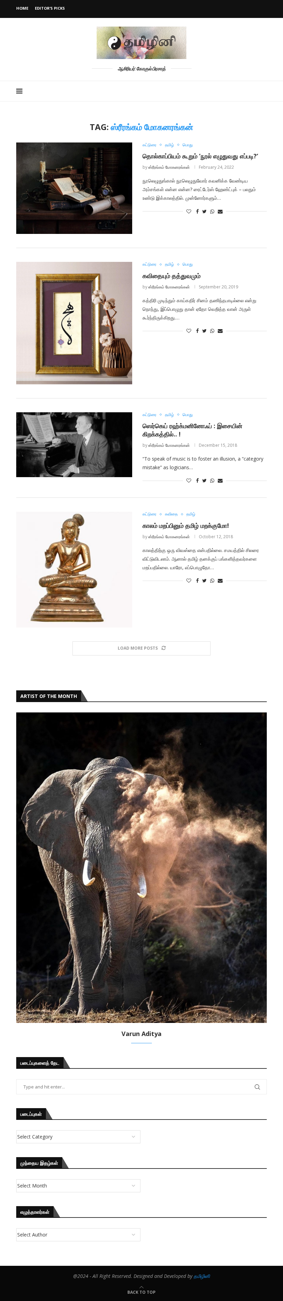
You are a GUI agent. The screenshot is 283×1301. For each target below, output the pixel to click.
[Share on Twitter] (204, 211)
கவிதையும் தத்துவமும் (172, 276)
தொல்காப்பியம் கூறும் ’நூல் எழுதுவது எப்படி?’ (200, 156)
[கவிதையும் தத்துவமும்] (74, 323)
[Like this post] (188, 211)
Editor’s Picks (50, 8)
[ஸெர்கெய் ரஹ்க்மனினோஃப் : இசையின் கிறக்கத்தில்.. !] (74, 444)
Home (22, 8)
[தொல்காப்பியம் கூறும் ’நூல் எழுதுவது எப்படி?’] (74, 188)
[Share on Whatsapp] (212, 211)
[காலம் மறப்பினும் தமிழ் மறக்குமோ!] (74, 570)
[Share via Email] (220, 211)
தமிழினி (202, 1276)
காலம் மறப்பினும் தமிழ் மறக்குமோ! (186, 525)
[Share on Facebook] (197, 211)
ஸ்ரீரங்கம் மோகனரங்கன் (169, 167)
